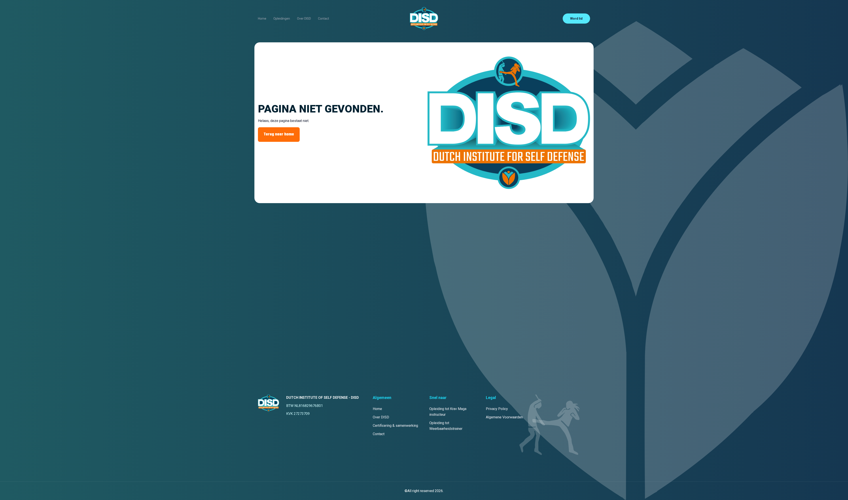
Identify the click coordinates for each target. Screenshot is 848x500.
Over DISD (304, 18)
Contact (323, 18)
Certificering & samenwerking (395, 425)
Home (262, 18)
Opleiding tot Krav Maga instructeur (447, 412)
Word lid (576, 18)
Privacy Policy (497, 409)
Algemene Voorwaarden (504, 417)
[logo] (424, 18)
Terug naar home (279, 134)
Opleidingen (281, 18)
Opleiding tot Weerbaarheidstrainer (445, 426)
